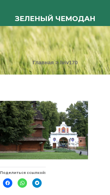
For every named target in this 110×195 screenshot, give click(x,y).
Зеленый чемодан (55, 18)
